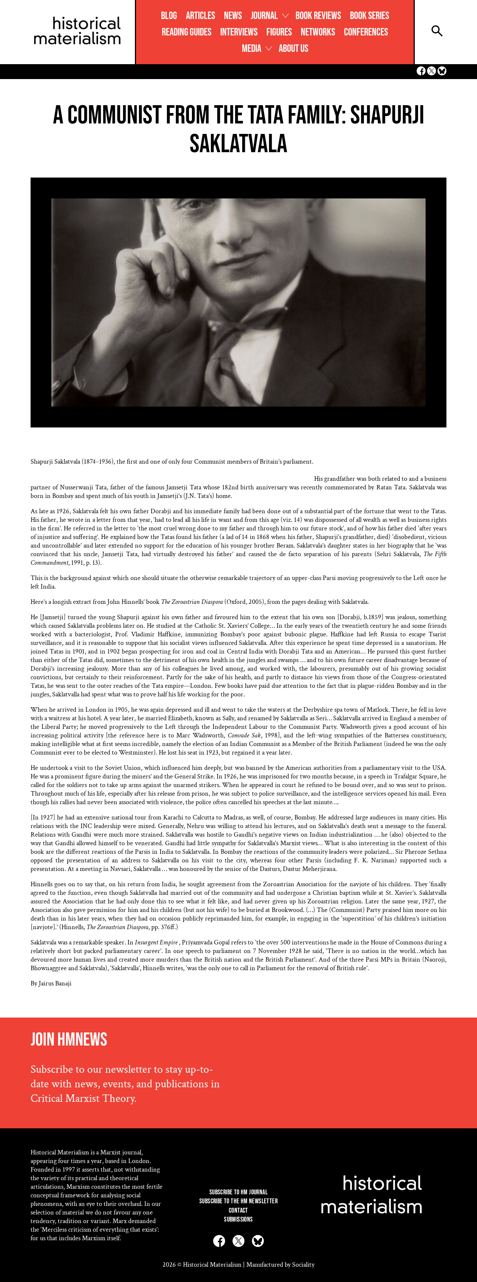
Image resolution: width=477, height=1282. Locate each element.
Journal (264, 16)
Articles (200, 16)
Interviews (239, 32)
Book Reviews (318, 16)
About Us (293, 49)
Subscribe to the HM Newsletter (238, 1201)
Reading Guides (186, 32)
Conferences (366, 32)
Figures (279, 32)
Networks (318, 32)
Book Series (369, 16)
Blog (169, 16)
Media (251, 49)
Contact (238, 1210)
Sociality (303, 1264)
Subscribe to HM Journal (238, 1192)
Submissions (238, 1219)
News (233, 16)
